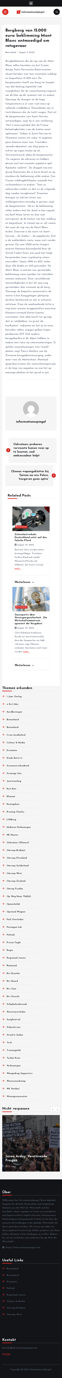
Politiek (11, 935)
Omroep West (14, 873)
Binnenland (13, 719)
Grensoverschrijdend (18, 766)
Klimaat (11, 796)
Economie (12, 750)
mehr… (18, 568)
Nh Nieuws (12, 835)
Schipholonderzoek (17, 1004)
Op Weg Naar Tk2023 (19, 896)
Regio (10, 950)
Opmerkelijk (13, 904)
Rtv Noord (12, 981)
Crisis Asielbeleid (16, 735)
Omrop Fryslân (15, 889)
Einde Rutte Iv (14, 758)
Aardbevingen (14, 712)
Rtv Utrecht (13, 996)
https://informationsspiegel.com (22, 1247)
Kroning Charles (15, 812)
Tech (9, 1043)
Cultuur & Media (16, 743)
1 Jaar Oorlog (14, 696)
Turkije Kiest (13, 1058)
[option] (31, 1143)
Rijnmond (12, 965)
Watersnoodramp (16, 1081)
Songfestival (13, 1019)
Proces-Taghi (14, 942)
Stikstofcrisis (13, 1027)
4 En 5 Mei (12, 704)
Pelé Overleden (15, 919)
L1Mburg (11, 819)
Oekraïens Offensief (18, 842)
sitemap (6, 1354)
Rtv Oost (11, 989)
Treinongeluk (14, 1050)
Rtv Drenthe (13, 973)
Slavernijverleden (16, 1012)
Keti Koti (11, 789)
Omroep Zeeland (16, 881)
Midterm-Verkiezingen (19, 827)
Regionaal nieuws (16, 958)
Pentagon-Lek (14, 927)
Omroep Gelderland (18, 866)
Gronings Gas (14, 773)
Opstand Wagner (16, 912)
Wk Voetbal (13, 1089)
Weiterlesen (23, 582)
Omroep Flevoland (17, 858)
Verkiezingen (14, 1066)
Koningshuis (13, 804)
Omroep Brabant (16, 850)
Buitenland (10, 52)
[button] (52, 1109)
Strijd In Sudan (15, 1035)
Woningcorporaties (17, 1096)
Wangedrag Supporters (19, 1073)
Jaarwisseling (14, 781)
